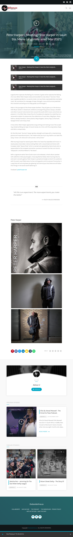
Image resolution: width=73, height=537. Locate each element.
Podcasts (53, 55)
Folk (42, 55)
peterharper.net (22, 170)
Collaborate (16, 509)
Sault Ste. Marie (14, 475)
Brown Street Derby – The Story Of (52, 481)
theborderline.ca (32, 528)
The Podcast (35, 509)
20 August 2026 (21, 487)
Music (47, 55)
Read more (44, 431)
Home (37, 55)
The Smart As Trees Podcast (64, 55)
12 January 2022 (31, 44)
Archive (36, 389)
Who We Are (25, 509)
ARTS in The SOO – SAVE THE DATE (36, 511)
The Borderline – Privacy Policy (51, 509)
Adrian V (21, 44)
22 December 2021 (53, 416)
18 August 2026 (52, 485)
